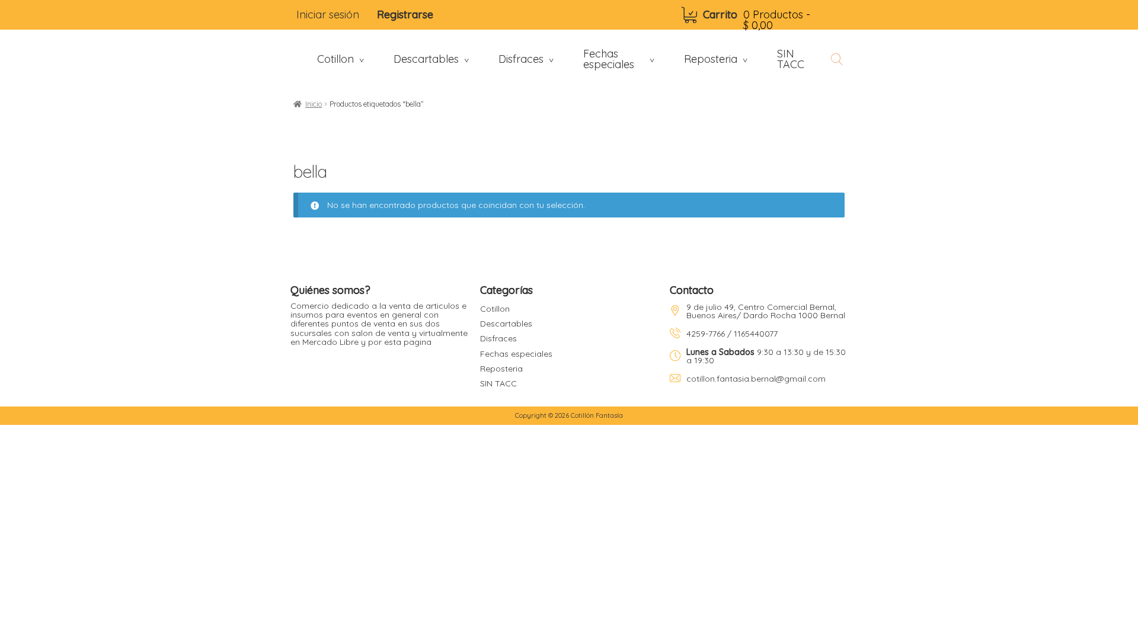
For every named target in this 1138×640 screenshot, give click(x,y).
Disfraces (498, 338)
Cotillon (495, 308)
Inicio (313, 104)
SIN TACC (498, 383)
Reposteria (501, 368)
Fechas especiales (516, 353)
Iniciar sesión (327, 14)
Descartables (506, 323)
